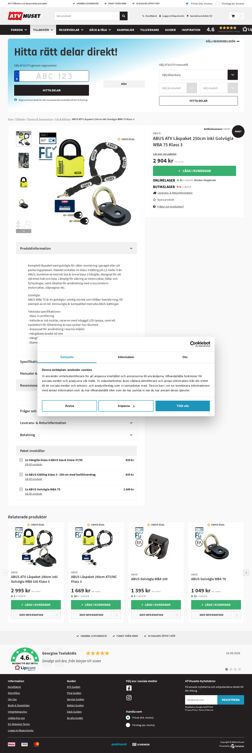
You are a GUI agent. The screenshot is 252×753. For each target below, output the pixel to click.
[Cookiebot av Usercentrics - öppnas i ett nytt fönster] (193, 344)
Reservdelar (69, 30)
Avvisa (69, 406)
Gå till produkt (33, 464)
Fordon (17, 30)
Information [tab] (126, 357)
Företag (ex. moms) (233, 3)
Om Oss (12, 699)
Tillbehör (41, 30)
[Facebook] (154, 688)
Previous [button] (23, 133)
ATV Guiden (73, 687)
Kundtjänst (151, 15)
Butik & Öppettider (19, 705)
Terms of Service (206, 710)
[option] (23, 138)
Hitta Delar (52, 90)
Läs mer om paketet (164, 154)
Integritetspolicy (17, 711)
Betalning (27, 435)
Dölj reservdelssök (220, 41)
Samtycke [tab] (67, 357)
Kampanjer (125, 30)
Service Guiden (75, 699)
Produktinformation (35, 248)
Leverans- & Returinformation (43, 422)
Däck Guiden (74, 711)
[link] (126, 659)
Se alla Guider (75, 718)
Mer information (31, 615)
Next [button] (23, 231)
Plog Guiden (74, 693)
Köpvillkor (14, 693)
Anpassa (124, 406)
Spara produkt (165, 199)
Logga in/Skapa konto (173, 15)
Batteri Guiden (75, 705)
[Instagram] (154, 698)
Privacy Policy (191, 710)
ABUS (157, 133)
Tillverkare (149, 30)
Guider (170, 30)
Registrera (231, 700)
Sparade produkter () (201, 15)
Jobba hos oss (16, 718)
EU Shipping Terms (19, 724)
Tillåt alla (183, 406)
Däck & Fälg (98, 30)
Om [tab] (185, 357)
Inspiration (191, 30)
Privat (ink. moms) (201, 3)
